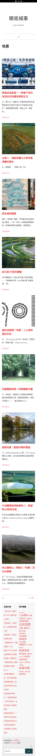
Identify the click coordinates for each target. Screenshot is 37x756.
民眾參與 (24, 650)
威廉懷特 (23, 639)
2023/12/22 (5, 173)
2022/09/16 (5, 407)
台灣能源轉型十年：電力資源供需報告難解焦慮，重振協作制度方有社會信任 (10, 682)
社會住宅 (23, 659)
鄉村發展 (27, 671)
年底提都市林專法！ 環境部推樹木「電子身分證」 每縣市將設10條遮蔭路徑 (10, 701)
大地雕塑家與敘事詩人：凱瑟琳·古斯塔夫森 (17, 507)
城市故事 (23, 636)
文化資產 (22, 642)
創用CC (27, 628)
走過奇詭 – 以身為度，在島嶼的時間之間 (10, 627)
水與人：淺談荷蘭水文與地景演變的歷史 (17, 159)
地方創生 (22, 634)
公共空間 (24, 624)
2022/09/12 (5, 465)
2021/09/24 (5, 589)
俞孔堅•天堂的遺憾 (12, 272)
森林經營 (29, 645)
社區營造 (26, 656)
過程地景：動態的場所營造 (16, 447)
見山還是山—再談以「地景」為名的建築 (18, 569)
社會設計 (21, 662)
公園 (21, 628)
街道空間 (24, 668)
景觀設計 (23, 644)
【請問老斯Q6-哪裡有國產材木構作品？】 (11, 666)
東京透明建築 (9, 213)
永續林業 (29, 654)
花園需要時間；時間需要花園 (17, 389)
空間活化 (28, 662)
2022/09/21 (5, 348)
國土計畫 (22, 631)
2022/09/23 (5, 289)
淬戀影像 (16, 740)
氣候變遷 (22, 654)
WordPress (13, 743)
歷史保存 (21, 647)
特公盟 (20, 656)
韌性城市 (22, 674)
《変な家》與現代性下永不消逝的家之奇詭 (10, 615)
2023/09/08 (5, 231)
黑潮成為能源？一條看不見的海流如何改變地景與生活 (17, 94)
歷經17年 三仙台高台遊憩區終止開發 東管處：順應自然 (10, 654)
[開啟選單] (18, 37)
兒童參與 (22, 618)
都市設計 (21, 671)
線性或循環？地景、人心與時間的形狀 (17, 332)
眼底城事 (18, 18)
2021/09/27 (5, 527)
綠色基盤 (21, 665)
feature (21, 612)
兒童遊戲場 (23, 621)
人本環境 (23, 615)
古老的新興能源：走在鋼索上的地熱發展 (10, 729)
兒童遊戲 (28, 618)
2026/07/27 (5, 117)
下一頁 (31, 598)
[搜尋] (29, 751)
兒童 (30, 615)
